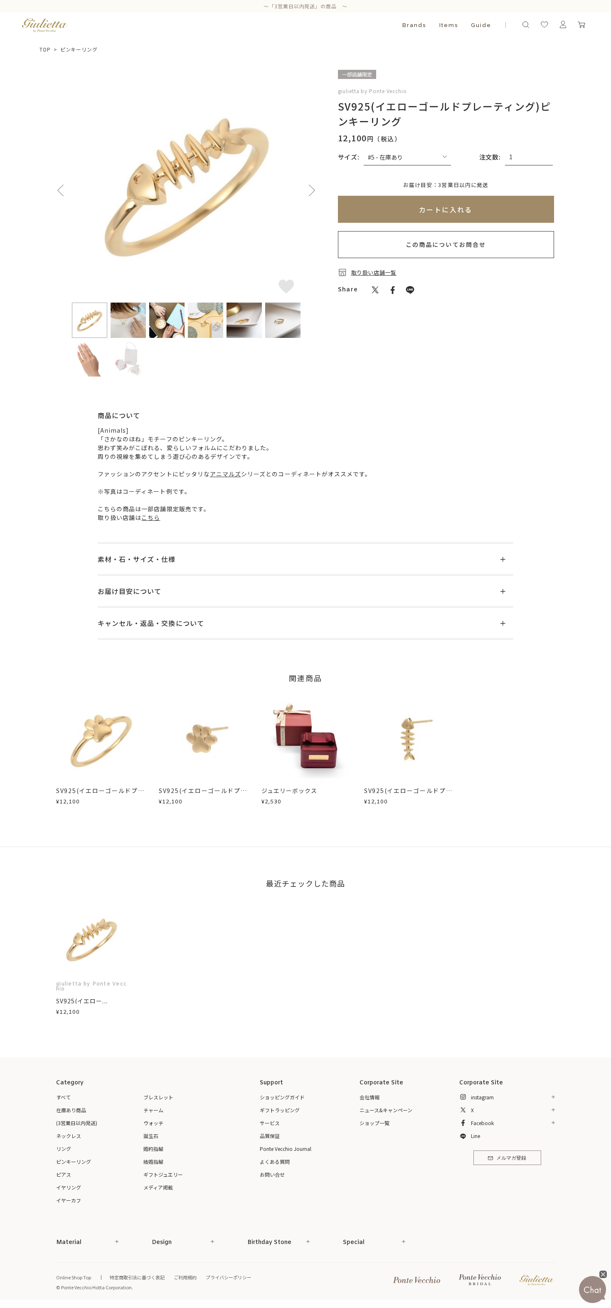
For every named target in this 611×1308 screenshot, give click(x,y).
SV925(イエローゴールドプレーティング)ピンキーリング (100, 794)
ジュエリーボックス (289, 790)
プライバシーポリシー (228, 1277)
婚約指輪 (153, 1148)
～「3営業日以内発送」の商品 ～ (306, 6)
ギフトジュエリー (163, 1174)
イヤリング (68, 1187)
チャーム (153, 1109)
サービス (270, 1122)
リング (63, 1148)
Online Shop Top (73, 1277)
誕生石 (150, 1135)
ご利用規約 (185, 1277)
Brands (414, 25)
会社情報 (369, 1097)
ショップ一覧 (374, 1122)
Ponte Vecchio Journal (285, 1148)
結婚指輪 (153, 1161)
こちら (150, 517)
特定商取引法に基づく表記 (137, 1277)
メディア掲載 (158, 1187)
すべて (63, 1097)
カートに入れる (446, 209)
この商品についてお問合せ (446, 244)
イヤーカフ (68, 1200)
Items (448, 25)
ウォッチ (153, 1122)
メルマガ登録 (511, 1158)
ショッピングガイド (282, 1097)
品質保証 (270, 1135)
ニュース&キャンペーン (386, 1109)
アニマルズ (225, 474)
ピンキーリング (79, 49)
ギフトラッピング (280, 1109)
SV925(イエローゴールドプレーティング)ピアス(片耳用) (203, 794)
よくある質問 (275, 1161)
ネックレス (68, 1135)
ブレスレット (158, 1097)
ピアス (63, 1174)
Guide (481, 25)
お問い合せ (272, 1174)
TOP (45, 49)
